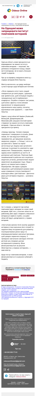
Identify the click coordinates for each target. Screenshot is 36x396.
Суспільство (30, 275)
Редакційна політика (18, 339)
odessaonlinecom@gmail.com (14, 365)
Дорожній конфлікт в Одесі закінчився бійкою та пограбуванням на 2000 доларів (16, 295)
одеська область (6, 280)
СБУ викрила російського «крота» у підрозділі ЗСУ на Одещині (17, 297)
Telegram (26, 269)
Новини (23, 275)
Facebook (17, 269)
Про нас (18, 349)
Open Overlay (5, 17)
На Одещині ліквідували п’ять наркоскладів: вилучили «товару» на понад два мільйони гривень (17, 292)
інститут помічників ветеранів (10, 277)
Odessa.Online (21, 377)
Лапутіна (4, 278)
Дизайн (13, 382)
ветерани (4, 275)
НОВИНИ (10, 278)
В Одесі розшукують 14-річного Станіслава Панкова (17, 287)
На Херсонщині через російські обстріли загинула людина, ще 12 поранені (17, 289)
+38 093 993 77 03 (10, 352)
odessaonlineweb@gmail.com (14, 361)
